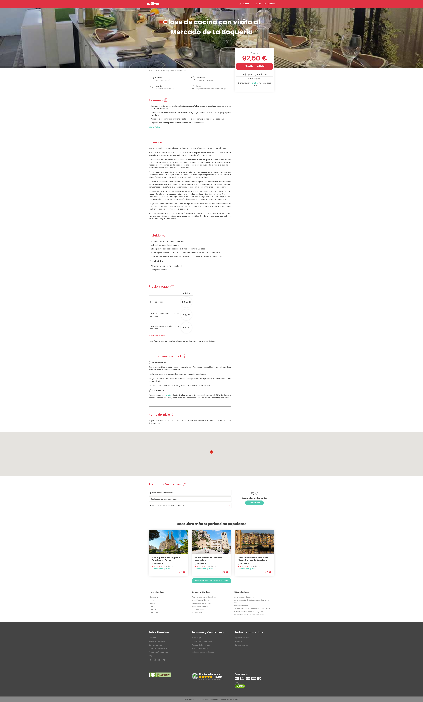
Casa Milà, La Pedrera (200, 606)
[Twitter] (159, 659)
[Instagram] (154, 659)
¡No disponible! (254, 66)
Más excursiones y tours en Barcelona (211, 580)
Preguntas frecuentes (158, 652)
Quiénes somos (155, 645)
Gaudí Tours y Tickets (200, 600)
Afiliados (238, 641)
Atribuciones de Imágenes (203, 652)
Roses (152, 603)
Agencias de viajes (242, 637)
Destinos (152, 637)
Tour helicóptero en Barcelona (204, 597)
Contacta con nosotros (159, 648)
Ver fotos (155, 127)
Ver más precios (157, 335)
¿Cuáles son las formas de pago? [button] (164, 499)
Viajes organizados (157, 641)
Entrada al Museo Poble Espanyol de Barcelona (252, 609)
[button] (246, 4)
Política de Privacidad (201, 645)
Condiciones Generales (202, 641)
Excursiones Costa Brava (201, 603)
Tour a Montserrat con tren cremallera (249, 615)
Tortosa (153, 609)
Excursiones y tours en (172, 70)
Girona (152, 600)
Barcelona (154, 597)
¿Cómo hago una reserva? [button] (161, 492)
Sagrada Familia (198, 609)
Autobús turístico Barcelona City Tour (248, 612)
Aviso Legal (196, 637)
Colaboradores (241, 645)
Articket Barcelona (241, 606)
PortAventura (197, 612)
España (152, 70)
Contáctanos (254, 502)
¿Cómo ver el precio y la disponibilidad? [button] (167, 505)
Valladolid (154, 612)
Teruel (152, 606)
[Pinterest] (164, 659)
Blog (150, 655)
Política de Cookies (200, 648)
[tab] (190, 492)
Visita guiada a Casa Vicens (244, 597)
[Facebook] (150, 659)
